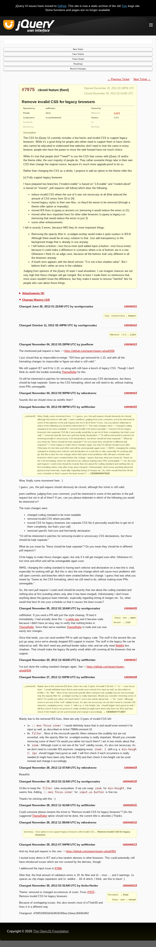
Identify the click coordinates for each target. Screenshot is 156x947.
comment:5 (130, 406)
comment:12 (130, 822)
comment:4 (130, 392)
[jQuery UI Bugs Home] (29, 26)
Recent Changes (78, 69)
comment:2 (130, 325)
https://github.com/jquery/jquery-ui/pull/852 (91, 851)
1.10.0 (117, 113)
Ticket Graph (78, 59)
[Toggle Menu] (151, 25)
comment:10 (130, 781)
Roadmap (78, 64)
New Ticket (78, 49)
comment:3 (130, 344)
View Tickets (78, 54)
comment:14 (130, 885)
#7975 (28, 89)
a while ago (72, 619)
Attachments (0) (33, 293)
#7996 (58, 868)
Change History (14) (36, 299)
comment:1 (130, 306)
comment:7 (130, 659)
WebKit (120, 645)
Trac (124, 6)
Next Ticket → (142, 79)
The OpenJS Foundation (51, 931)
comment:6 (130, 608)
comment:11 (130, 805)
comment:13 (130, 844)
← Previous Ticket (118, 79)
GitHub (61, 6)
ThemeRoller (69, 372)
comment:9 (130, 767)
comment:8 (130, 677)
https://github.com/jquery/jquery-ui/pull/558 (89, 350)
